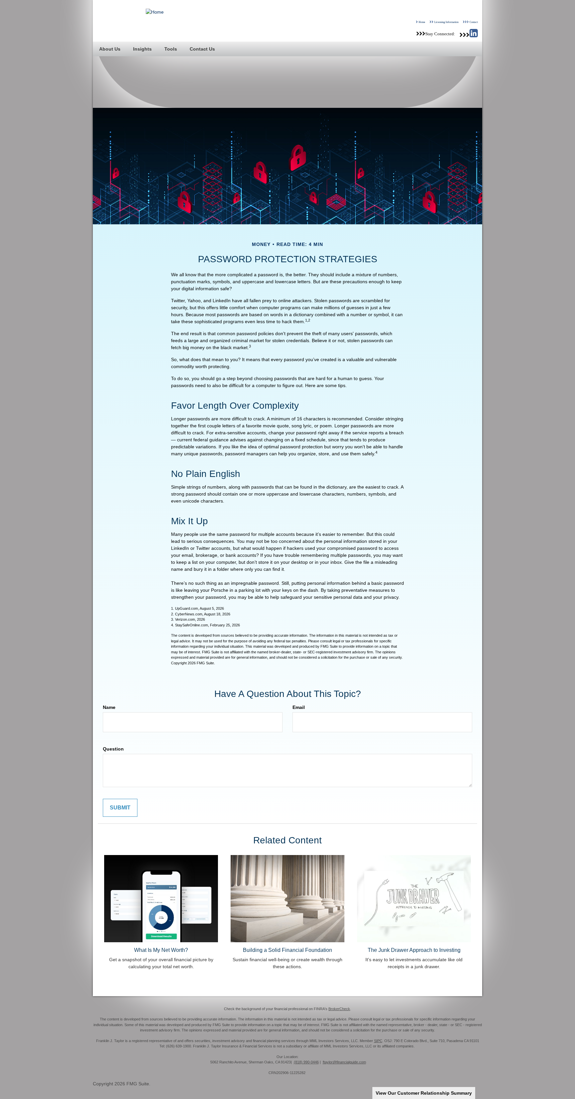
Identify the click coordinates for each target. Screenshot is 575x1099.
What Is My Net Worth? (161, 950)
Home (422, 22)
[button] (110, 49)
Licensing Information (446, 22)
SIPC (378, 1041)
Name (109, 707)
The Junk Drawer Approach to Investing (414, 950)
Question (113, 749)
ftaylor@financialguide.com (344, 1062)
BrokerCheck (339, 1009)
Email (298, 707)
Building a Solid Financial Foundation (287, 950)
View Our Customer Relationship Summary (424, 1093)
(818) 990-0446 (306, 1062)
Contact (474, 22)
